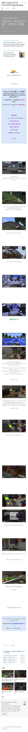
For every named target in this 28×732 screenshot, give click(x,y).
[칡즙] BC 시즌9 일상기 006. (9, 657)
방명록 (13, 8)
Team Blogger (7, 651)
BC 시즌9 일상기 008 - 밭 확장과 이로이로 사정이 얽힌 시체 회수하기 (11, 656)
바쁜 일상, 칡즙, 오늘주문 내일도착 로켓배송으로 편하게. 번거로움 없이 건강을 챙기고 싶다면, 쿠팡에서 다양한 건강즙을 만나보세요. (14, 45)
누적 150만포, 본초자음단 (9, 53)
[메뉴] (25, 3)
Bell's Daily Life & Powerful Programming (12, 3)
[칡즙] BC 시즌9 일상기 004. (9, 660)
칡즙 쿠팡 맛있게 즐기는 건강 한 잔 (12, 42)
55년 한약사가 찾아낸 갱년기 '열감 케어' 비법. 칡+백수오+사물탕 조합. (9, 55)
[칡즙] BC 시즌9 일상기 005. (9, 659)
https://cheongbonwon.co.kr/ (10, 50)
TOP (25, 727)
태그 (7, 8)
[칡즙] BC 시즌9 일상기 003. (9, 662)
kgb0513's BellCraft (17, 651)
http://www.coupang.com (9, 40)
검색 (22, 3)
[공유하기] (6, 645)
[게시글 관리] (8, 645)
